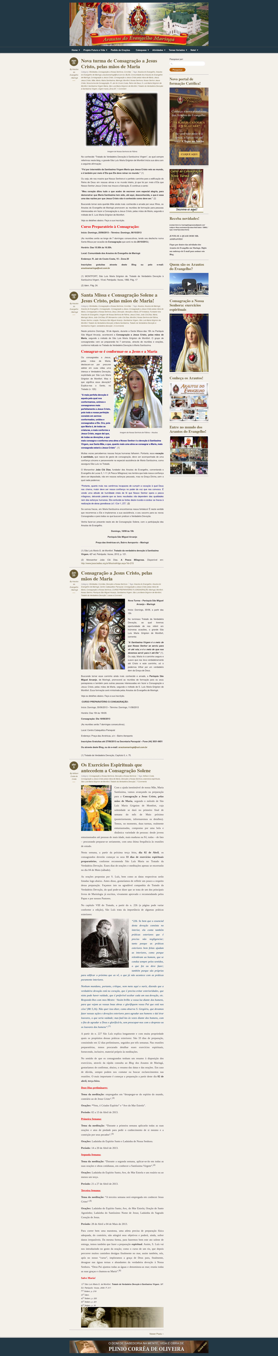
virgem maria (103, 88)
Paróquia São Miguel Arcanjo (111, 320)
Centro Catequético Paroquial (111, 586)
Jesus (156, 77)
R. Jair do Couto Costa (119, 83)
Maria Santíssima (108, 80)
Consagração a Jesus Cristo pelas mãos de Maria (133, 77)
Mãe (93, 80)
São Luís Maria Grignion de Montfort (123, 86)
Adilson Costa (148, 776)
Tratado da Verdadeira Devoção (93, 595)
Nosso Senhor (86, 320)
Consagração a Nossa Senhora (110, 72)
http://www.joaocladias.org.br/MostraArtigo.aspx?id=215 (107, 563)
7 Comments (142, 781)
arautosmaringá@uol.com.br (113, 74)
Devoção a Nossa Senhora (116, 584)
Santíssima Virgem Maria (98, 86)
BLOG (128, 74)
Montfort (126, 80)
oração (96, 320)
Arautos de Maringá (152, 306)
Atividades (156, 50)
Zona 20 (112, 88)
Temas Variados (176, 50)
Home (74, 50)
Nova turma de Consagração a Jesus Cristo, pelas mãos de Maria (119, 63)
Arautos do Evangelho (146, 72)
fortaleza (145, 311)
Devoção (120, 311)
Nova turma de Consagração (98, 83)
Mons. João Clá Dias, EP (98, 317)
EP (140, 311)
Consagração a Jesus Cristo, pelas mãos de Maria (116, 575)
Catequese (140, 50)
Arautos (141, 306)
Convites (127, 72)
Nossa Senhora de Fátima (147, 317)
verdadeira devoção (105, 326)
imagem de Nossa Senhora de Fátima (114, 314)
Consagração (104, 309)
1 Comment (121, 88)
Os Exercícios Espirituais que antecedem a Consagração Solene (116, 767)
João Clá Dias (146, 314)
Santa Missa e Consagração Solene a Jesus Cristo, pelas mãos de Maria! (119, 297)
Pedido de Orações (120, 50)
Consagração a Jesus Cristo (102, 77)
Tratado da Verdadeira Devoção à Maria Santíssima (108, 323)
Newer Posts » (157, 1333)
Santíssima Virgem (131, 320)
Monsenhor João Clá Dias (119, 317)
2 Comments (119, 326)
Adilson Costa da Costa (74, 776)
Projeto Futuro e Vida (93, 50)
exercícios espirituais (151, 778)
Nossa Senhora (136, 80)
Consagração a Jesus (119, 309)
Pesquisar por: (176, 59)
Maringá (119, 80)
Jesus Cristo (86, 80)
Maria (98, 80)
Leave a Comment (114, 595)
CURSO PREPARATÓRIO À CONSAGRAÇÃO (130, 589)
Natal (192, 50)
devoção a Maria (131, 311)
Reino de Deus (135, 83)
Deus (114, 311)
